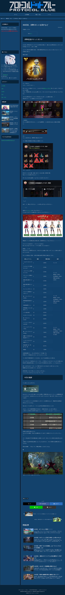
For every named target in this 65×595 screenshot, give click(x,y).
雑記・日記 (26, 498)
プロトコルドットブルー (23, 589)
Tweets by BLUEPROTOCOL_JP (7, 140)
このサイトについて (43, 589)
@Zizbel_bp (5, 74)
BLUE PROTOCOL (33, 589)
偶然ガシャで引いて (47, 88)
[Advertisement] (43, 487)
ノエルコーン (29, 210)
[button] (49, 507)
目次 (29, 33)
